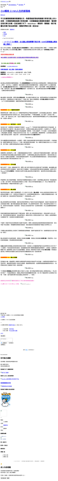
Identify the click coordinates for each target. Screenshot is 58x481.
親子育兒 (11, 329)
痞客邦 (10, 325)
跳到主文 (3, 15)
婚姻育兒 (12, 29)
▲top (2, 333)
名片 (4, 35)
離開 (8, 478)
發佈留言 (3, 344)
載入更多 (3, 335)
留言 (13, 325)
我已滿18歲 (3, 478)
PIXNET (18, 461)
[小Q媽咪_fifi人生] (1, 437)
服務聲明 (42, 461)
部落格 (5, 34)
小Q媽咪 (3, 316)
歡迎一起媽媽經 (3, 439)
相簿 (4, 32)
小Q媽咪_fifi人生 (3, 436)
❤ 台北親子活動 (13, 330)
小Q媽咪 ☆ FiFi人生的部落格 (15, 11)
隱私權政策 (37, 461)
